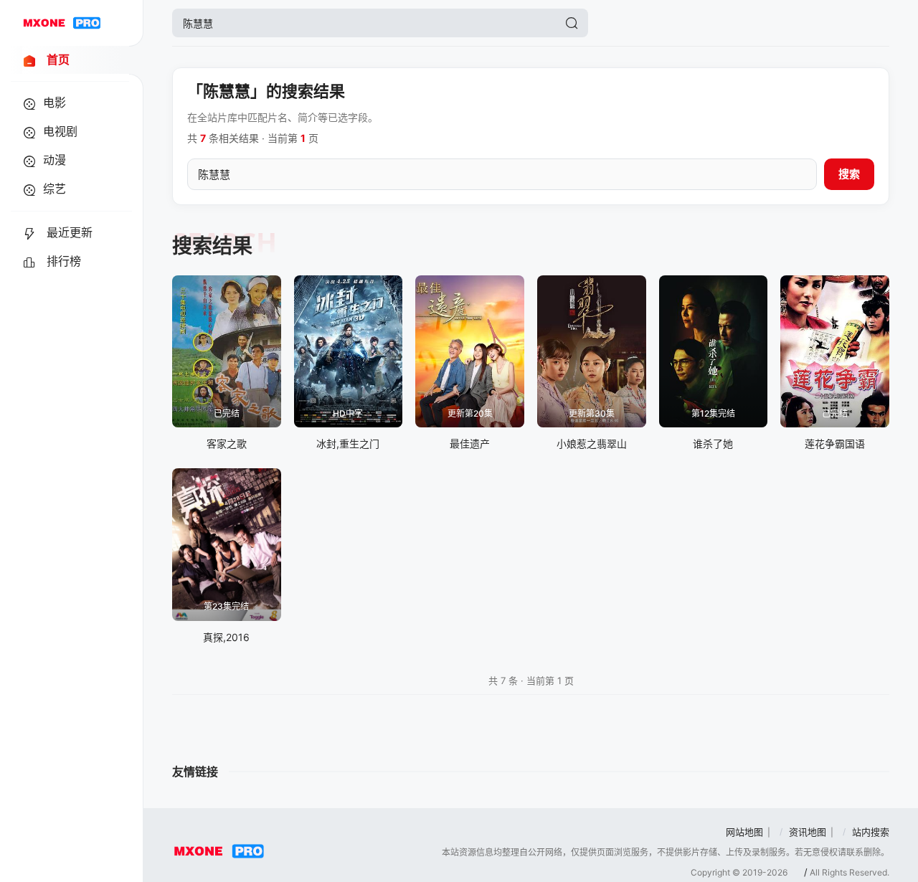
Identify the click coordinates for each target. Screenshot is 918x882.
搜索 (849, 174)
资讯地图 (807, 832)
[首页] (62, 23)
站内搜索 (870, 832)
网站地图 (744, 832)
